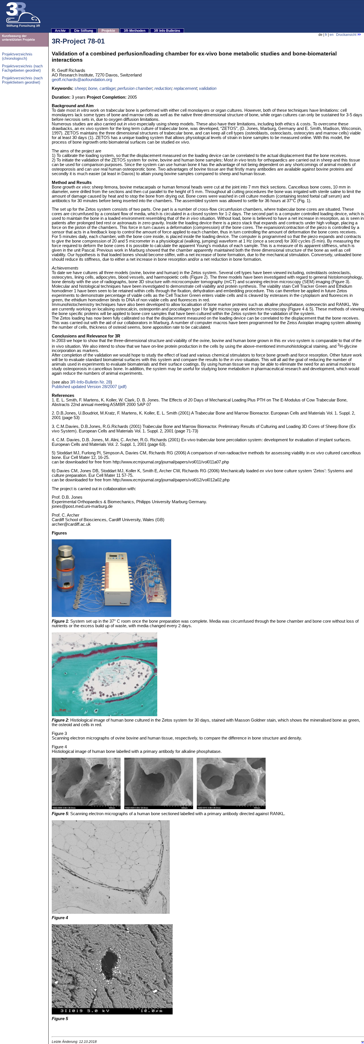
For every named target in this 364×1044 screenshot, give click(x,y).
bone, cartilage (101, 88)
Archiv (60, 31)
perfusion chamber (134, 88)
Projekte (108, 31)
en (332, 35)
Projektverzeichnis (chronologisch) (17, 56)
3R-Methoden (134, 31)
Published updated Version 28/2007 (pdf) (89, 386)
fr (326, 35)
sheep (80, 88)
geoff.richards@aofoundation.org (82, 79)
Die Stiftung (83, 31)
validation (207, 88)
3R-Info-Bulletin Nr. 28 (90, 382)
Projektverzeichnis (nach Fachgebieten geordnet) (22, 68)
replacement (185, 88)
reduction (162, 88)
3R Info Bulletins (167, 31)
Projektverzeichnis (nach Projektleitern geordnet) (22, 80)
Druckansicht (346, 35)
